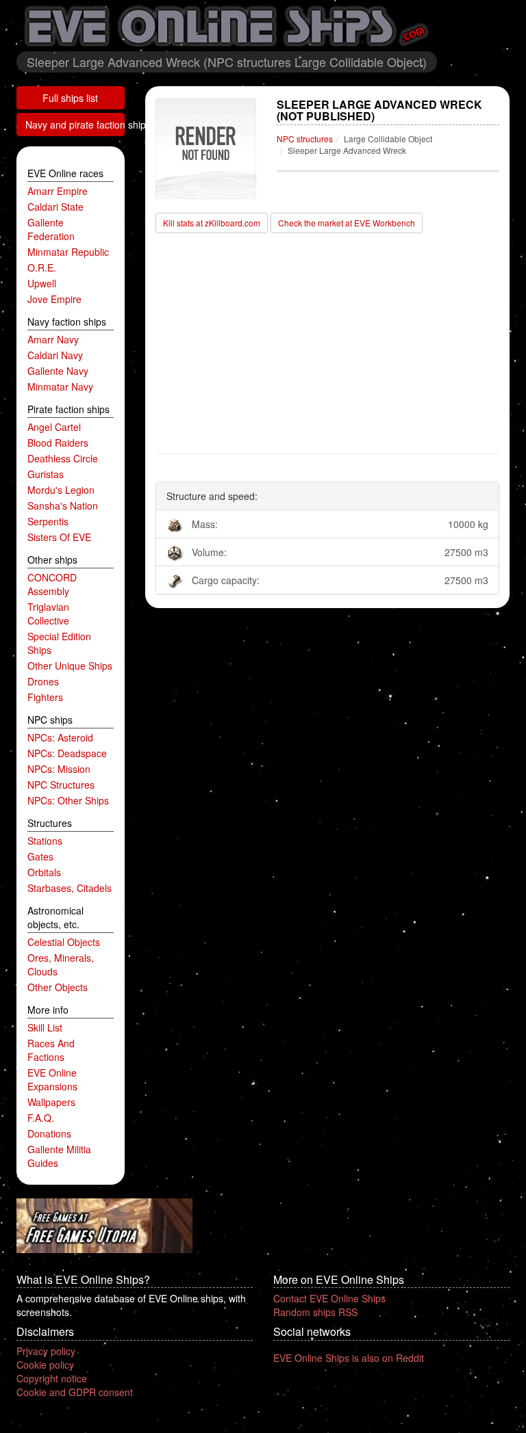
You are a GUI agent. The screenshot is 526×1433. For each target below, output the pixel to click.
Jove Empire (54, 299)
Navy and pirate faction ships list (75, 124)
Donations (49, 1133)
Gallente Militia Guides (59, 1156)
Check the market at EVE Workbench (346, 222)
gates (40, 856)
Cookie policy (45, 1364)
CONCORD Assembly (52, 584)
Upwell (41, 283)
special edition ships (59, 643)
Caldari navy (55, 355)
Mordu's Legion (61, 490)
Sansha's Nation (62, 505)
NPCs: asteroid (60, 737)
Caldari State (55, 206)
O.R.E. (41, 267)
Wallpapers (51, 1102)
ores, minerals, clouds (60, 964)
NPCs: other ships (68, 800)
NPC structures (61, 784)
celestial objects (63, 942)
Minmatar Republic (68, 252)
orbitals (44, 872)
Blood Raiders (57, 442)
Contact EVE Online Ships (329, 1298)
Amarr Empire (57, 191)
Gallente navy (57, 371)
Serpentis (47, 521)
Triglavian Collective (48, 613)
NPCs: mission (58, 769)
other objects (57, 987)
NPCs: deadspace (67, 753)
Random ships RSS (315, 1312)
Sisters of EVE (59, 537)
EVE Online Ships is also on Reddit (348, 1358)
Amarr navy (53, 339)
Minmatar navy (60, 386)
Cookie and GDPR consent (74, 1392)
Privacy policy (45, 1351)
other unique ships (69, 665)
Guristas (45, 474)
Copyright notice (51, 1378)
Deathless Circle (62, 458)
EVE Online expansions (52, 1079)
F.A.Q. (40, 1118)
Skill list (44, 1027)
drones (43, 681)
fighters (45, 697)
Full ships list (70, 98)
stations (44, 840)
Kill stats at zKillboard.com (211, 222)
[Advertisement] (327, 344)
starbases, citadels (69, 888)
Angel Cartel (54, 427)
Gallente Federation (51, 229)
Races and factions (51, 1050)
